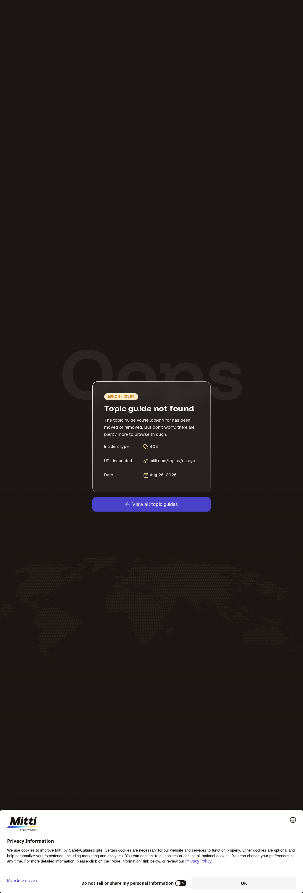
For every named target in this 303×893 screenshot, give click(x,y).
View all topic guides (155, 504)
